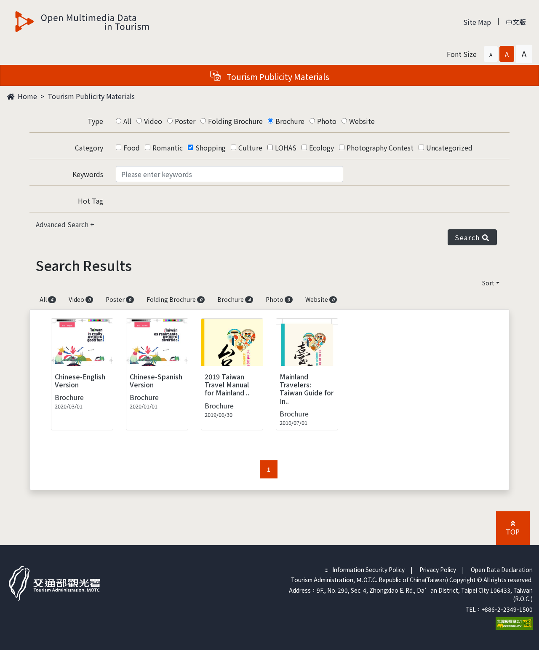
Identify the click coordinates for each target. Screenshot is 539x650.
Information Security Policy (368, 569)
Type (95, 121)
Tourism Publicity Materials (91, 96)
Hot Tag (90, 201)
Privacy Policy (437, 569)
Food (131, 147)
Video (153, 121)
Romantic (167, 147)
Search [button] (468, 237)
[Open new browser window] (514, 622)
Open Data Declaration (502, 569)
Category (89, 147)
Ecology (321, 147)
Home (26, 96)
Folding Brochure (235, 121)
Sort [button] (488, 283)
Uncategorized (449, 147)
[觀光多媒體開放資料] (82, 21)
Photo (326, 121)
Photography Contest (380, 147)
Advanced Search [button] (63, 224)
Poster (185, 121)
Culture (250, 147)
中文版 (516, 22)
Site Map (477, 22)
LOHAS (285, 147)
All (127, 121)
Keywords (87, 174)
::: (326, 569)
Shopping (210, 147)
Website (362, 121)
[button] (491, 54)
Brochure (289, 121)
